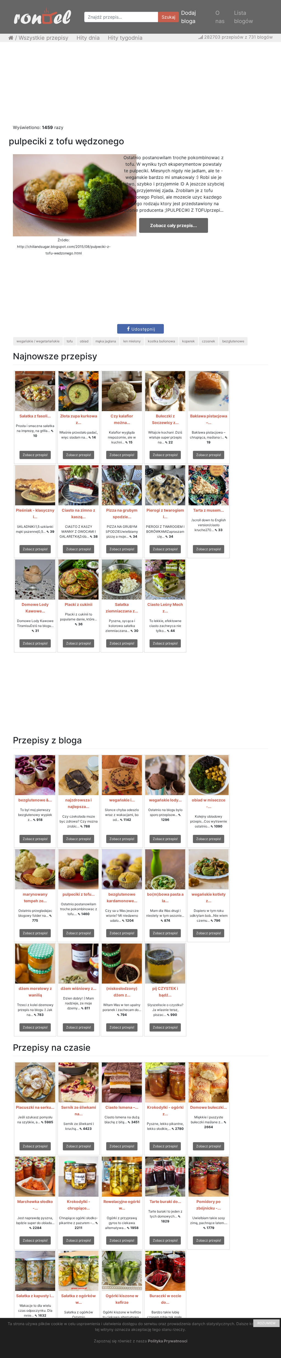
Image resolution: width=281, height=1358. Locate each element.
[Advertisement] (140, 85)
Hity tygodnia (125, 38)
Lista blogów (243, 17)
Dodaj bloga (188, 17)
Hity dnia (88, 38)
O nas (219, 17)
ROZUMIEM (266, 1323)
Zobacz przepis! (35, 455)
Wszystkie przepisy (43, 38)
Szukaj (168, 17)
